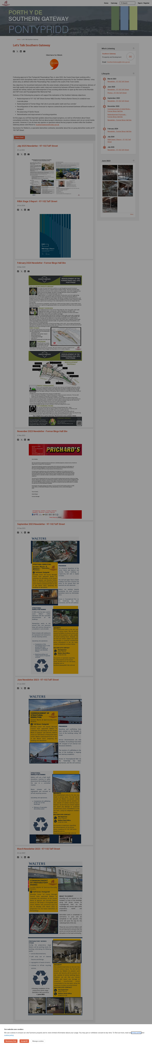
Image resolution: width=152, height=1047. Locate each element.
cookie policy (9, 1035)
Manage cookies (38, 1041)
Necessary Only (10, 1041)
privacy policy (136, 1033)
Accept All (24, 1041)
